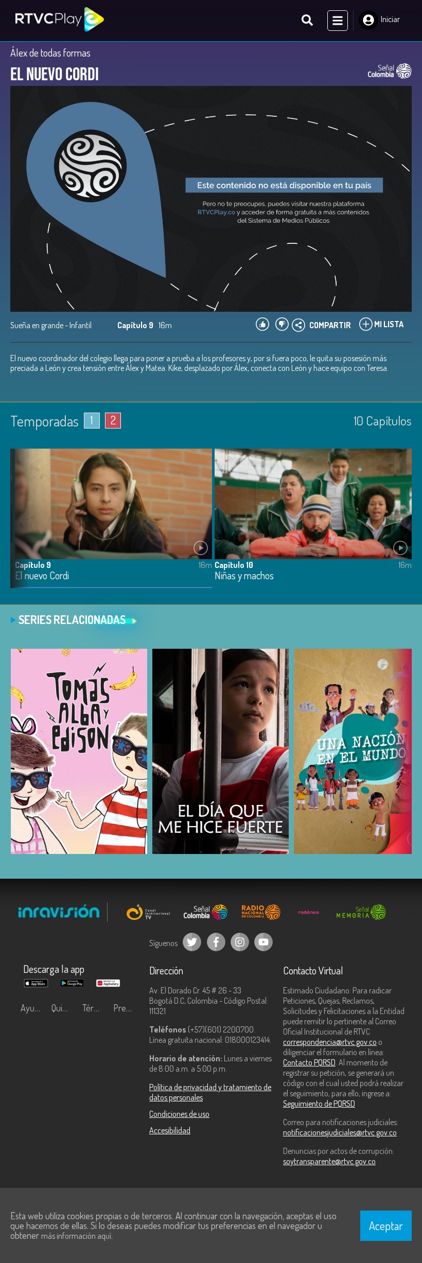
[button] (23, 525)
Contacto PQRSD (309, 1062)
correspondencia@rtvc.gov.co (330, 1042)
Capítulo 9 (33, 565)
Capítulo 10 (234, 565)
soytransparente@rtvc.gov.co (329, 1161)
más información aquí (76, 1236)
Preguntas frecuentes (126, 1007)
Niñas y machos (244, 576)
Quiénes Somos (64, 1007)
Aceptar (386, 1225)
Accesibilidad (169, 1130)
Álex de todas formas (50, 52)
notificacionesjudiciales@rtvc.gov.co (340, 1132)
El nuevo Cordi (42, 576)
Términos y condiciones (95, 1007)
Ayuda (32, 1007)
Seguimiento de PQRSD (319, 1103)
